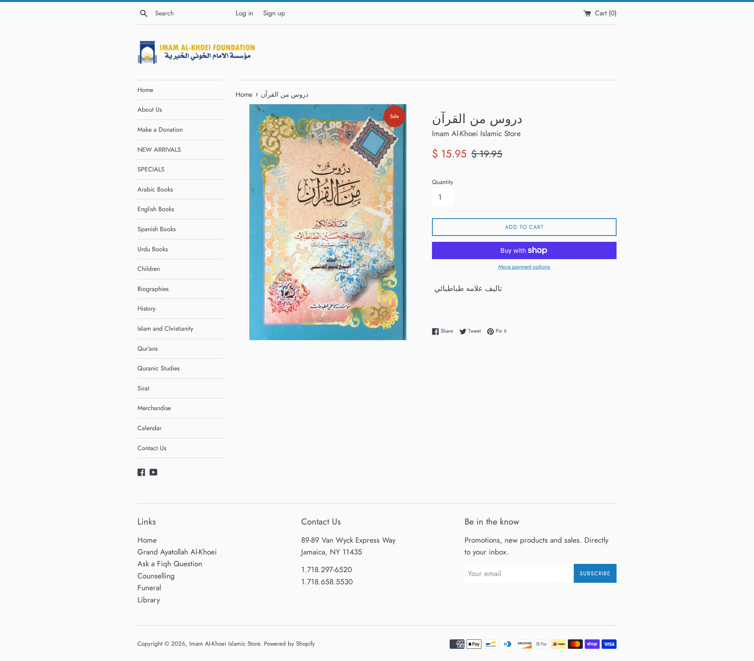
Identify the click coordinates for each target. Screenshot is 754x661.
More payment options (524, 267)
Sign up (274, 13)
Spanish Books (156, 229)
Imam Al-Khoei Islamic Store (224, 643)
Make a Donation (160, 129)
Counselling (156, 576)
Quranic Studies (158, 368)
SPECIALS (151, 169)
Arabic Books (155, 189)
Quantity (442, 182)
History (146, 308)
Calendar (149, 428)
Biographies (152, 288)
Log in (244, 13)
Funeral (149, 587)
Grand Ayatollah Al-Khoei (177, 552)
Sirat (143, 388)
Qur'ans (147, 348)
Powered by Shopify (289, 643)
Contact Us (151, 448)
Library (148, 600)
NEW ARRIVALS (159, 149)
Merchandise (154, 407)
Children (148, 268)
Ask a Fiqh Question (169, 563)
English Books (155, 209)
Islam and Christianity (165, 328)
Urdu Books (152, 249)
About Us (149, 109)
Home (145, 89)
